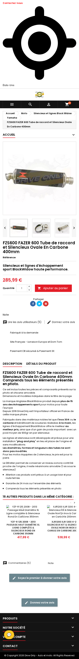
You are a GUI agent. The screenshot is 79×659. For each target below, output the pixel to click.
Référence (9, 257)
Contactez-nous (13, 3)
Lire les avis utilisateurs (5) (24, 322)
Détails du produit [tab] (41, 364)
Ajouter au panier (53, 288)
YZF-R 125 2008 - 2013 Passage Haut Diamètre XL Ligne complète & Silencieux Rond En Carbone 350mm (23, 527)
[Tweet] (39, 303)
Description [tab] (12, 364)
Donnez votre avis (63, 322)
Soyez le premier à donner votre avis (42, 578)
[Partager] (33, 303)
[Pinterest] (46, 303)
